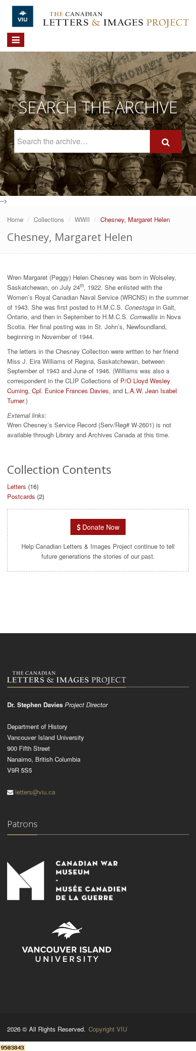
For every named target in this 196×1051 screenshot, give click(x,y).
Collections (49, 219)
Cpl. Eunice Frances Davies (70, 390)
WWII (82, 219)
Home (15, 219)
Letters (16, 486)
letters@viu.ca (35, 791)
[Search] (166, 141)
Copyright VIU (107, 1028)
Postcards (21, 496)
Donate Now (99, 527)
